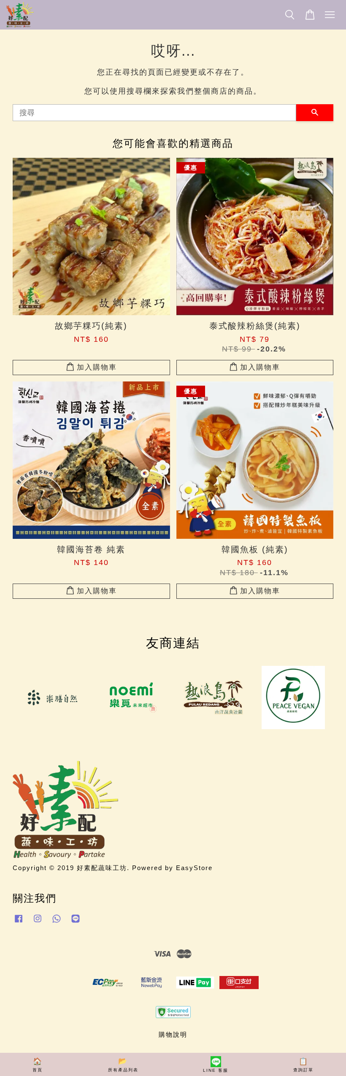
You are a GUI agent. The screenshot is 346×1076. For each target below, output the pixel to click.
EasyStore (194, 867)
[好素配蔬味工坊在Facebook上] (18, 922)
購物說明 (173, 1034)
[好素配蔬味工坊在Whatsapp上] (56, 922)
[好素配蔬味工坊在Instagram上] (37, 922)
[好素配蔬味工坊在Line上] (75, 922)
